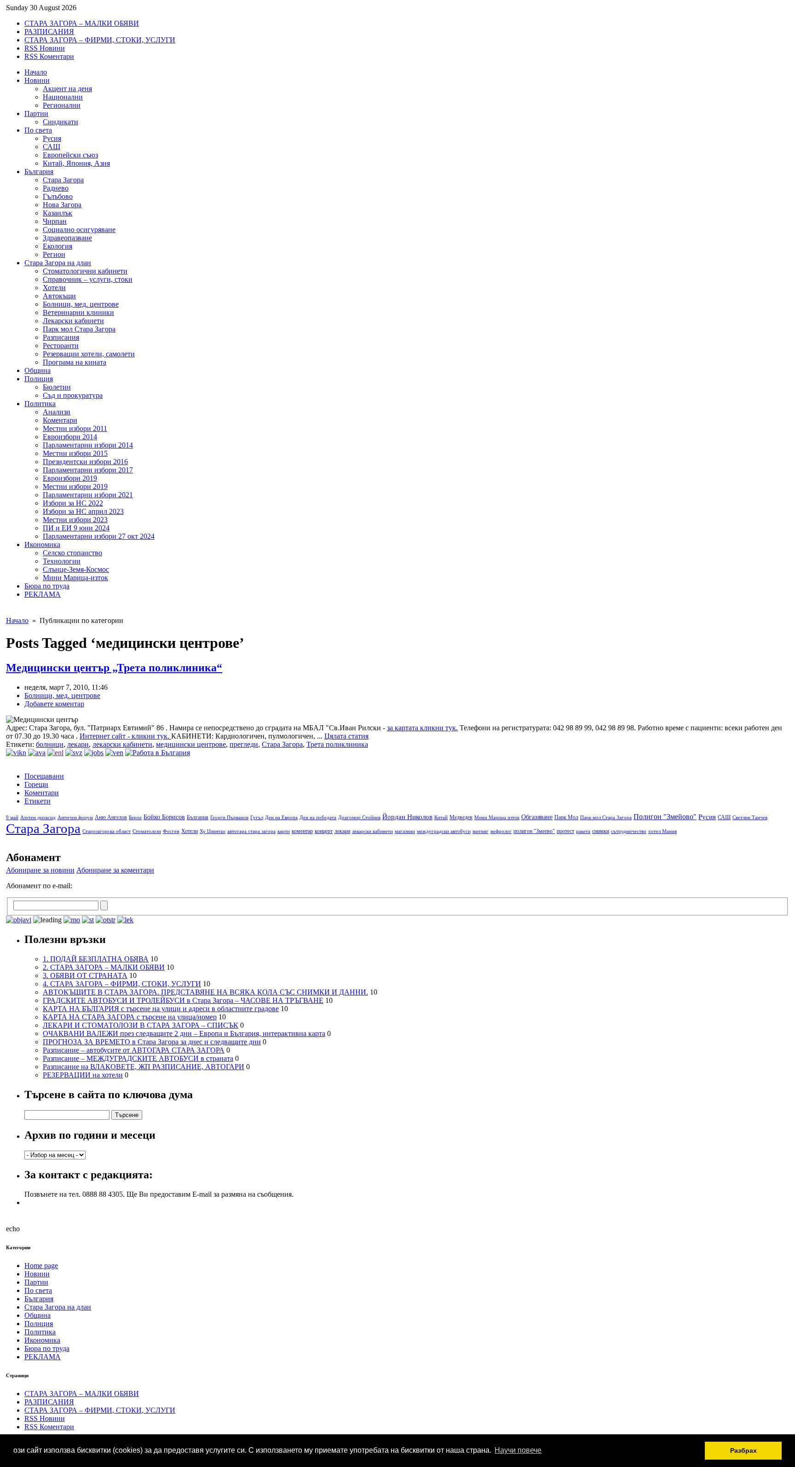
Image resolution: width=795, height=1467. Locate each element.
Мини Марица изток (496, 817)
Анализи (56, 412)
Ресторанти (61, 345)
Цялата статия (346, 736)
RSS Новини (44, 48)
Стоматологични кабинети (85, 271)
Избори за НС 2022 (73, 503)
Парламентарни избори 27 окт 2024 (99, 536)
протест (565, 831)
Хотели (54, 287)
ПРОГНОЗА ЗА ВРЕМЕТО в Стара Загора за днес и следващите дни (152, 1042)
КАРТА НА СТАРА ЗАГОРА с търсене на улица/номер (130, 1017)
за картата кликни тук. (422, 728)
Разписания (61, 337)
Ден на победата (318, 817)
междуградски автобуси (444, 831)
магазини (405, 831)
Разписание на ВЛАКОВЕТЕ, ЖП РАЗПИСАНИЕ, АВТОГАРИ (143, 1067)
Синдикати (60, 122)
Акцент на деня (67, 89)
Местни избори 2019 (75, 486)
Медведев (460, 817)
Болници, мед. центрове (81, 304)
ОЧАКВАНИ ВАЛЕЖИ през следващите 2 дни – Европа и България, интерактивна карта (184, 1033)
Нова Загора (62, 205)
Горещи (36, 784)
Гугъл (256, 817)
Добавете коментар (54, 704)
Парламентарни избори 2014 (88, 445)
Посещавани (44, 776)
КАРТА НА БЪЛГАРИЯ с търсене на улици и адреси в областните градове (161, 1009)
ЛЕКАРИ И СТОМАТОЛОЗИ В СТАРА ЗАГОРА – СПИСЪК (140, 1025)
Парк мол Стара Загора (79, 329)
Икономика (42, 544)
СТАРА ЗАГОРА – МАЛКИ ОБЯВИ (81, 23)
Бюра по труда (46, 586)
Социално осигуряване (79, 229)
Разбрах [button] (743, 1450)
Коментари (60, 420)
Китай (441, 817)
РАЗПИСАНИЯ (49, 31)
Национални (63, 97)
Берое (135, 817)
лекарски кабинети (122, 744)
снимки (600, 831)
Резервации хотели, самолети (89, 354)
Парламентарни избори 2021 (88, 495)
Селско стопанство (72, 553)
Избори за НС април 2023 (83, 511)
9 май (12, 817)
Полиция (38, 379)
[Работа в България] (157, 753)
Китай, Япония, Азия (76, 163)
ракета (583, 831)
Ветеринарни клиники (78, 312)
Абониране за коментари (115, 870)
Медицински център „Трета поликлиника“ (114, 668)
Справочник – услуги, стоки (87, 279)
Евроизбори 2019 (70, 478)
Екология (57, 246)
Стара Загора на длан (57, 263)
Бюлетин (57, 387)
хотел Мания (662, 831)
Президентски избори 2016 (85, 462)
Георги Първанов (229, 817)
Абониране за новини (40, 870)
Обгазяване (537, 817)
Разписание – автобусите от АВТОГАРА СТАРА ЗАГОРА (134, 1050)
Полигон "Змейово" (665, 817)
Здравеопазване (67, 238)
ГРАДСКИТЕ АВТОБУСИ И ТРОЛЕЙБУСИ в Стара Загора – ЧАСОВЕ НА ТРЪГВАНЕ (183, 1000)
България (38, 171)
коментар (302, 831)
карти (283, 831)
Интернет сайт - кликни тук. (125, 736)
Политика (40, 404)
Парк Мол (566, 817)
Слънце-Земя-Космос (76, 569)
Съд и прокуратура (73, 395)
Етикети (37, 801)
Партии (36, 113)
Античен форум (75, 817)
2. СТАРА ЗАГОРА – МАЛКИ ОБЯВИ (104, 967)
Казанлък (57, 213)
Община (37, 370)
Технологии (62, 561)
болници (49, 744)
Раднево (56, 188)
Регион (54, 254)
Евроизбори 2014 (70, 437)
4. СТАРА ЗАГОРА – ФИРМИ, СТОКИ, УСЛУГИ (122, 984)
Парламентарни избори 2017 (88, 470)
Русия (52, 138)
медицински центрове (191, 744)
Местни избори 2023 (75, 520)
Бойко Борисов (164, 817)
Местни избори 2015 (75, 453)
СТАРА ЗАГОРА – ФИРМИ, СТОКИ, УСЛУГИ (99, 40)
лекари (78, 744)
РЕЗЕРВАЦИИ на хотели (83, 1075)
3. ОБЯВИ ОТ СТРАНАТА (85, 975)
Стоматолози (146, 831)
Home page (41, 1265)
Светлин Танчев (749, 817)
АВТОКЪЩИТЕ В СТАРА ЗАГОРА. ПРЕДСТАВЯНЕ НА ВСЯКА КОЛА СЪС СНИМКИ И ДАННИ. (205, 992)
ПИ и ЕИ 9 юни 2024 (76, 528)
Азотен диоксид (38, 817)
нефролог (501, 831)
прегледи (244, 744)
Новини (37, 80)
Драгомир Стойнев (359, 817)
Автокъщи (59, 296)
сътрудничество (628, 831)
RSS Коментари (49, 56)
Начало (35, 72)
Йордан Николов (407, 817)
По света (38, 130)
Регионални (62, 105)
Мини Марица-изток (75, 578)
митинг (480, 831)
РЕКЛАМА (42, 594)
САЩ (51, 147)
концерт (324, 831)
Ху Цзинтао (212, 831)
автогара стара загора (251, 831)
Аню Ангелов (111, 817)
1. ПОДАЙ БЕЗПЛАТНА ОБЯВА (96, 959)
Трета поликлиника (337, 744)
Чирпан (55, 221)
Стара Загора (63, 180)
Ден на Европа (281, 817)
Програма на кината (74, 362)
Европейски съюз (70, 155)
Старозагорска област (106, 831)
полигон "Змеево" (534, 831)
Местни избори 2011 (75, 428)
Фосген (171, 831)
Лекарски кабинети (73, 321)
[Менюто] (114, 753)
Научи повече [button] (518, 1450)
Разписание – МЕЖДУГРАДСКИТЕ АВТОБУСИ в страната (138, 1058)
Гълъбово (58, 196)
